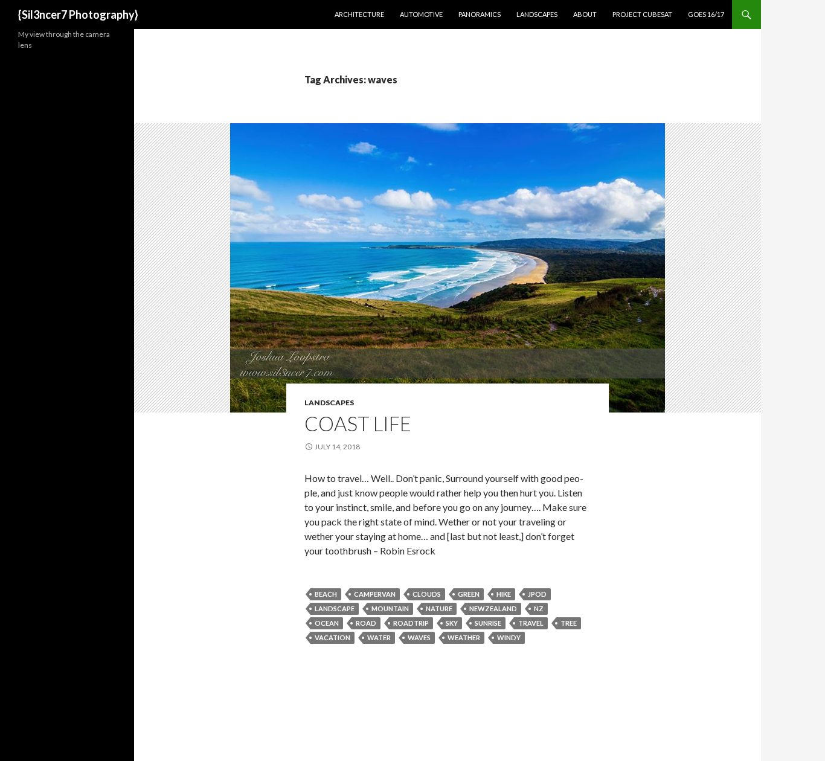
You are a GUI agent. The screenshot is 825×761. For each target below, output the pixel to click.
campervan (375, 594)
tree (568, 623)
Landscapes (536, 14)
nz (539, 608)
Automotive (421, 14)
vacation (332, 637)
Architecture (359, 14)
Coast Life (357, 423)
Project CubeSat (642, 14)
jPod (537, 594)
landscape (335, 608)
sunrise (488, 623)
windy (509, 637)
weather (464, 637)
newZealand (493, 608)
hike (503, 594)
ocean (327, 623)
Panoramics (479, 14)
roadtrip (411, 623)
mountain (390, 608)
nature (439, 608)
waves (419, 637)
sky (452, 623)
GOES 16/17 (706, 14)
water (379, 637)
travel (531, 623)
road (366, 623)
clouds (426, 594)
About (585, 14)
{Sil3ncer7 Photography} (78, 14)
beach (326, 594)
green (469, 594)
